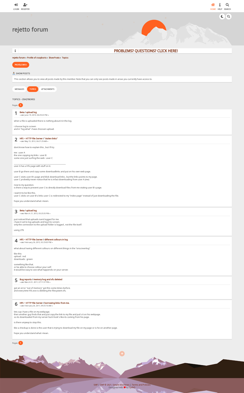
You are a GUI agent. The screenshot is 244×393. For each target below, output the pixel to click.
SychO (132, 387)
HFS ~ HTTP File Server (31, 138)
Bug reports (26, 279)
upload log (31, 112)
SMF (96, 384)
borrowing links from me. (57, 303)
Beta (22, 112)
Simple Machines (121, 384)
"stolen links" (51, 138)
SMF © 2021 (106, 384)
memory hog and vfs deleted (48, 279)
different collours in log (56, 239)
